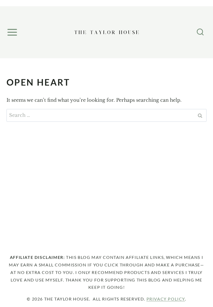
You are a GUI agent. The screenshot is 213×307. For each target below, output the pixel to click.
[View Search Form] (200, 32)
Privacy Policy (166, 298)
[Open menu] (12, 32)
